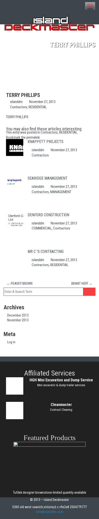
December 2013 (18, 315)
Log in (11, 342)
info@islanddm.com (49, 512)
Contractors (18, 107)
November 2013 (18, 320)
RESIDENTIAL (38, 107)
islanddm (16, 102)
